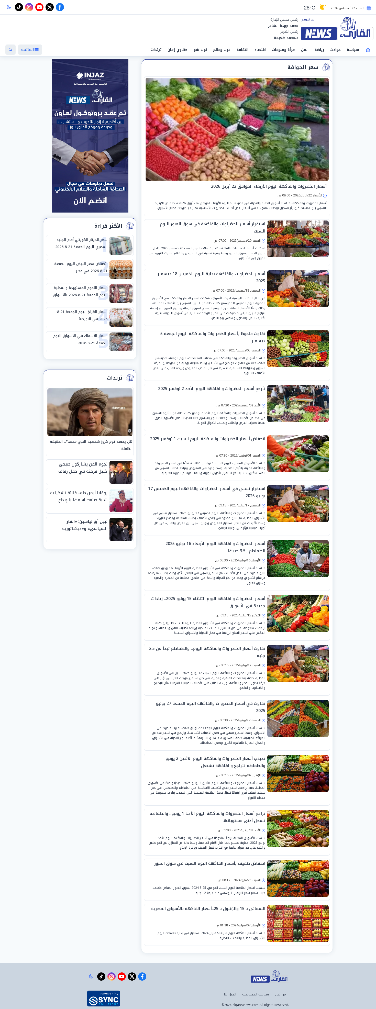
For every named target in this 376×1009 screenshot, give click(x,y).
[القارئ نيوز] (337, 28)
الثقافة (242, 49)
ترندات (156, 49)
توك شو (200, 49)
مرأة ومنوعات (283, 49)
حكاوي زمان (177, 49)
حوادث (335, 49)
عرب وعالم (221, 49)
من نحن (280, 994)
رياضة (319, 49)
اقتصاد (260, 49)
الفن (304, 49)
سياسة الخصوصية (255, 994)
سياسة (353, 49)
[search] (10, 49)
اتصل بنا (230, 994)
